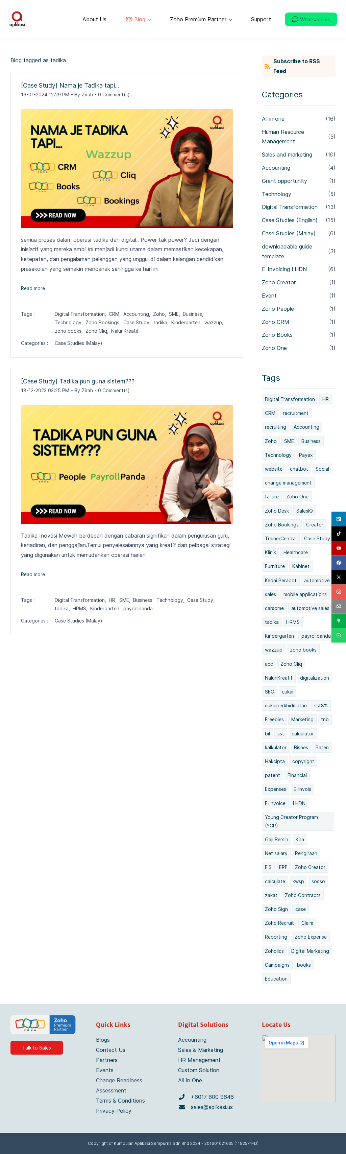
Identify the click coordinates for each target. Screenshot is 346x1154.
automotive (317, 580)
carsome (274, 608)
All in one (273, 118)
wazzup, (215, 322)
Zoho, (161, 314)
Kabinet (301, 566)
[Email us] (182, 1107)
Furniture (275, 566)
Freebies (274, 719)
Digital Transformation (290, 207)
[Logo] (17, 19)
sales (270, 594)
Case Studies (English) (290, 220)
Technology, (70, 322)
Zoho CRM (275, 322)
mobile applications (305, 594)
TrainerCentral (281, 538)
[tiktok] (338, 533)
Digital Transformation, (82, 314)
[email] (338, 606)
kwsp (298, 881)
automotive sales (310, 608)
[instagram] (338, 591)
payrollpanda (138, 608)
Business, (194, 314)
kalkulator (276, 747)
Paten (322, 747)
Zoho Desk (277, 511)
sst (280, 733)
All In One (190, 1080)
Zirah (87, 94)
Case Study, (138, 322)
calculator (303, 733)
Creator (314, 524)
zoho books (303, 650)
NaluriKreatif (125, 331)
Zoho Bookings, (104, 322)
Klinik (270, 552)
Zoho (271, 441)
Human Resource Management (283, 136)
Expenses (275, 789)
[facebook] (338, 562)
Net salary (276, 853)
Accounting (276, 167)
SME (289, 441)
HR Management (199, 1060)
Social (322, 469)
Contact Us (110, 1049)
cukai (287, 691)
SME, (176, 314)
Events (105, 1070)
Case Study (317, 538)
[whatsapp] (338, 635)
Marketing (302, 719)
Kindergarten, (187, 322)
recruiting (275, 427)
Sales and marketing (287, 154)
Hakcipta (275, 761)
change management (288, 483)
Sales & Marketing (200, 1049)
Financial (297, 775)
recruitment (295, 413)
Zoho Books (277, 334)
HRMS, (81, 608)
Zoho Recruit (279, 923)
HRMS (293, 622)
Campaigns (277, 965)
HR (325, 399)
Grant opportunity (284, 181)
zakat (271, 895)
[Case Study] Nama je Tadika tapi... (70, 85)
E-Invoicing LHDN (284, 269)
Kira (300, 839)
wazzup (273, 650)
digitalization (314, 678)
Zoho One (274, 348)
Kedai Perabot (281, 580)
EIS (268, 867)
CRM (270, 413)
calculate (275, 881)
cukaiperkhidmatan (286, 705)
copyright (303, 761)
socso (318, 881)
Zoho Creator (279, 282)
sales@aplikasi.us (212, 1107)
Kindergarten (279, 636)
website (273, 469)
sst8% (321, 705)
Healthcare (295, 552)
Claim (307, 923)
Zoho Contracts (303, 895)
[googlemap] (338, 620)
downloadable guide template (287, 251)
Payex (306, 455)
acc (269, 664)
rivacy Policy (115, 1110)
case (300, 909)
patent (272, 775)
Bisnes (301, 747)
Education (276, 979)
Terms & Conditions (120, 1100)
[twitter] (338, 577)
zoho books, (70, 331)
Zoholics (274, 951)
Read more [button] (33, 288)
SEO (269, 691)
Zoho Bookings (282, 524)
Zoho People (278, 308)
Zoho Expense (311, 937)
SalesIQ (304, 511)
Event (269, 295)
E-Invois (302, 789)
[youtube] (338, 548)
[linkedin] (338, 519)
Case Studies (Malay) (78, 343)
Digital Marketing (310, 951)
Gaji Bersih (276, 839)
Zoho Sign (276, 909)
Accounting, (138, 314)
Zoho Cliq (291, 664)
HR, (114, 600)
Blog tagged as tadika (38, 60)
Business (311, 441)
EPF (283, 867)
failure (272, 496)
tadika (272, 622)
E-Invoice (275, 803)
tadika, (162, 322)
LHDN (299, 803)
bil (267, 733)
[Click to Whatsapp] (182, 1097)
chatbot (299, 469)
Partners (107, 1060)
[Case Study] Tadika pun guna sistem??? (77, 381)
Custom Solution (198, 1070)
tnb (325, 719)
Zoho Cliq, (98, 331)
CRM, (116, 314)
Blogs (103, 1039)
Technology (276, 194)
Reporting (276, 937)
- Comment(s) (112, 94)
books (304, 965)
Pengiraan (306, 853)
